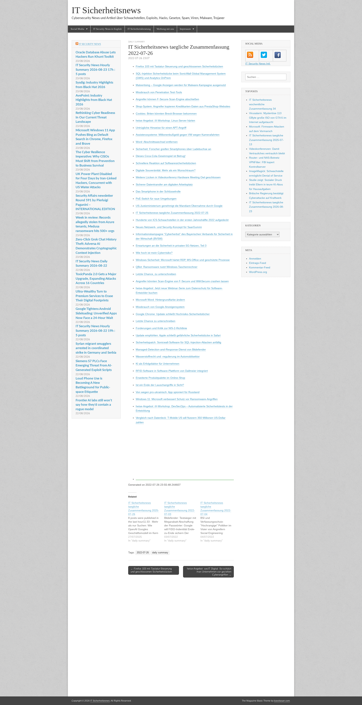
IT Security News (90, 44)
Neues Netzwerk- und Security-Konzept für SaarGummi (169, 227)
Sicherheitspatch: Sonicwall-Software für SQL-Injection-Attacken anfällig (178, 342)
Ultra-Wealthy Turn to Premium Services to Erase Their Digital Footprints (94, 296)
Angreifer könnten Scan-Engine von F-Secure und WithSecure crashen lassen (182, 281)
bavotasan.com (282, 701)
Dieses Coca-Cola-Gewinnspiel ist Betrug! (161, 155)
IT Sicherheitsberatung (139, 29)
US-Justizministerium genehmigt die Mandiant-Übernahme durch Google (179, 205)
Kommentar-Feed (259, 267)
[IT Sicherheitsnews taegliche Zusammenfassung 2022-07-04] (218, 521)
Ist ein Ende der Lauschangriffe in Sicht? (160, 384)
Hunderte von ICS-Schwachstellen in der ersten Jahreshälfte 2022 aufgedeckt (182, 219)
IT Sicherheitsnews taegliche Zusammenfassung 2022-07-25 (172, 212)
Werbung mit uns (165, 29)
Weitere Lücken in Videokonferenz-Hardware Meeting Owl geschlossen (178, 177)
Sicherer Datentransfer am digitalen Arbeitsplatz (164, 184)
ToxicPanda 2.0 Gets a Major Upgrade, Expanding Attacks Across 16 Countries (96, 279)
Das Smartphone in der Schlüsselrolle (158, 191)
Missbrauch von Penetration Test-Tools (159, 92)
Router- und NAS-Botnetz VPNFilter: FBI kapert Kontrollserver (264, 162)
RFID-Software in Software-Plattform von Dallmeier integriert (172, 370)
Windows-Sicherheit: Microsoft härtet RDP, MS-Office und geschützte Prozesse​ (183, 259)
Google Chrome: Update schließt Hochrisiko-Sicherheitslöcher (173, 314)
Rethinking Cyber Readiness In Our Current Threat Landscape (95, 117)
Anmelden (255, 258)
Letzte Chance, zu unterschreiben (156, 274)
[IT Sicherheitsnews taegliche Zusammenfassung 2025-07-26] (146, 521)
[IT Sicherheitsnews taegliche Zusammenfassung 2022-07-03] (182, 521)
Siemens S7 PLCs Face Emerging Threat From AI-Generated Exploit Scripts (94, 365)
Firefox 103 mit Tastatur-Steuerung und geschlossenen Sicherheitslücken (179, 66)
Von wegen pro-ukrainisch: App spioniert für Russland (167, 392)
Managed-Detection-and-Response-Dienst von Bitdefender (171, 349)
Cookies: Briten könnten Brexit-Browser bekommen (166, 113)
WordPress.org (258, 271)
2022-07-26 (143, 552)
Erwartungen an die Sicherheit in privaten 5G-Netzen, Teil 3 (171, 245)
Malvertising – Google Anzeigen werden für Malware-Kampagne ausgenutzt (181, 85)
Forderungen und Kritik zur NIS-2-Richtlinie (161, 328)
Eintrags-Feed (257, 262)
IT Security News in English (107, 29)
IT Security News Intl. (258, 63)
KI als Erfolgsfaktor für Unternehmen (157, 363)
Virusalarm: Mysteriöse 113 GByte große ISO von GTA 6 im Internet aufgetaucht (267, 118)
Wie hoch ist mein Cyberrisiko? (154, 252)
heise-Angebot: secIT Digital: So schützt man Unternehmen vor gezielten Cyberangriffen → (209, 571)
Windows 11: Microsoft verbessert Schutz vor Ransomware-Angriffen (177, 399)
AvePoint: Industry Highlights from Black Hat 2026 (94, 100)
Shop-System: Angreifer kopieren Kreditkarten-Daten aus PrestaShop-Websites (183, 106)
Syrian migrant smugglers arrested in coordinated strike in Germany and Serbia (96, 348)
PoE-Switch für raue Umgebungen (156, 198)
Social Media (77, 29)
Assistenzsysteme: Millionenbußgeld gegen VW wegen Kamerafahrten (177, 134)
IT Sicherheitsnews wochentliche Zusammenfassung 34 (262, 104)
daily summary (136, 42)
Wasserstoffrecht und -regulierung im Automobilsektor (168, 356)
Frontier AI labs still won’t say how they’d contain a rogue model (94, 405)
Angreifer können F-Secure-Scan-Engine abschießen (167, 99)
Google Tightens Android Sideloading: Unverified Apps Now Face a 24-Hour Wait (96, 313)
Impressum (185, 29)
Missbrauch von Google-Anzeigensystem (160, 306)
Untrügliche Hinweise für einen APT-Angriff (161, 127)
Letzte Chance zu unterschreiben (155, 321)
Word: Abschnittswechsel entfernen (157, 141)
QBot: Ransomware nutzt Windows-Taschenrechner (166, 266)
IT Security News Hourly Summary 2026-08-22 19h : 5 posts (95, 331)
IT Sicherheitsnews (106, 10)
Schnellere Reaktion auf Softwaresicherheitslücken (166, 163)
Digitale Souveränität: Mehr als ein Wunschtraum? (166, 170)
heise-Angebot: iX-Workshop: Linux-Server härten (165, 120)
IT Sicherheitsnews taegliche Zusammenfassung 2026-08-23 (266, 207)
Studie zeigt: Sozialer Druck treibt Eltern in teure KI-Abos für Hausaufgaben (266, 184)
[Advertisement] (185, 453)
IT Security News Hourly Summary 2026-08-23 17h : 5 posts (95, 70)
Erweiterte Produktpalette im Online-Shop (160, 377)
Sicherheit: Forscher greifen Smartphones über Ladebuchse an (173, 149)
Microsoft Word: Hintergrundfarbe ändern (160, 299)
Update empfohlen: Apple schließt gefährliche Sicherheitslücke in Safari (178, 335)
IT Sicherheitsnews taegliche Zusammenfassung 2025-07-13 (266, 140)
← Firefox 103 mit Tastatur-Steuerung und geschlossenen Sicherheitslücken (151, 570)
